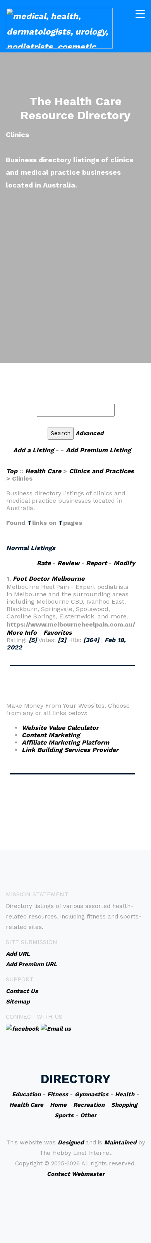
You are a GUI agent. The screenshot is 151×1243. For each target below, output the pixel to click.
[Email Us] (56, 1028)
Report (96, 563)
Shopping (124, 1104)
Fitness (57, 1094)
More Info (22, 632)
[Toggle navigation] (140, 14)
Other (88, 1115)
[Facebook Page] (22, 1028)
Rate (44, 563)
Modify (124, 563)
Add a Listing (33, 450)
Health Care (43, 471)
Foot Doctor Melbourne (48, 578)
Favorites (57, 632)
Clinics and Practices (101, 471)
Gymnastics (91, 1094)
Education (26, 1094)
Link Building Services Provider (70, 749)
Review (68, 563)
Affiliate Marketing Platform (65, 742)
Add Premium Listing (98, 450)
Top (12, 471)
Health (124, 1094)
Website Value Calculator (60, 727)
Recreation (89, 1104)
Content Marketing (51, 735)
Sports (64, 1115)
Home (58, 1104)
